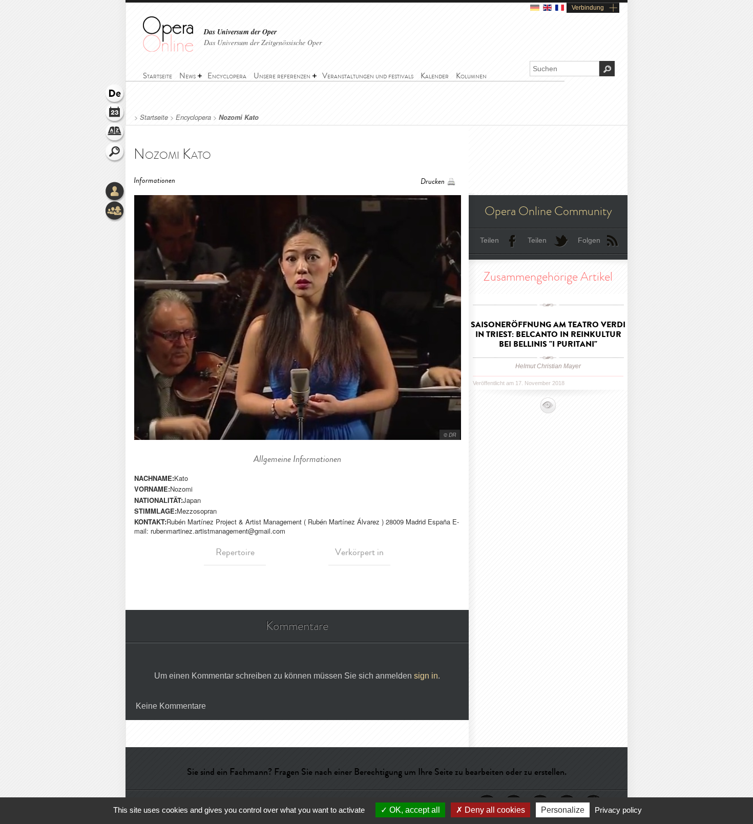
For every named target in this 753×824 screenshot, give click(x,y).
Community (115, 211)
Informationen (154, 180)
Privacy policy (618, 810)
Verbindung (588, 7)
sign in (426, 675)
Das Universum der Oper (240, 32)
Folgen (589, 240)
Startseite (154, 117)
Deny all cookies (494, 810)
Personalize (562, 810)
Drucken (433, 181)
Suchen (115, 152)
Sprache (115, 94)
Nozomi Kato (239, 117)
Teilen (489, 240)
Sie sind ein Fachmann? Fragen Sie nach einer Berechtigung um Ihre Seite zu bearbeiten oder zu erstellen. (377, 771)
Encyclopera (193, 117)
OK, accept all (413, 810)
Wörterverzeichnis (115, 133)
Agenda (115, 113)
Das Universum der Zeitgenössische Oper (263, 42)
